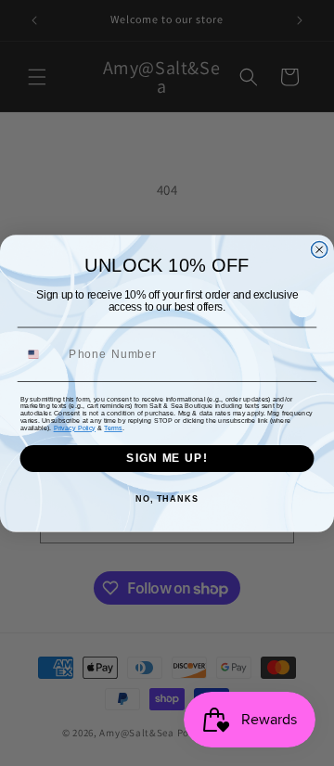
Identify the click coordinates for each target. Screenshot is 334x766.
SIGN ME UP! (166, 458)
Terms (113, 427)
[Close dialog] (320, 249)
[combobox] (41, 353)
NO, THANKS (167, 498)
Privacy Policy (75, 427)
